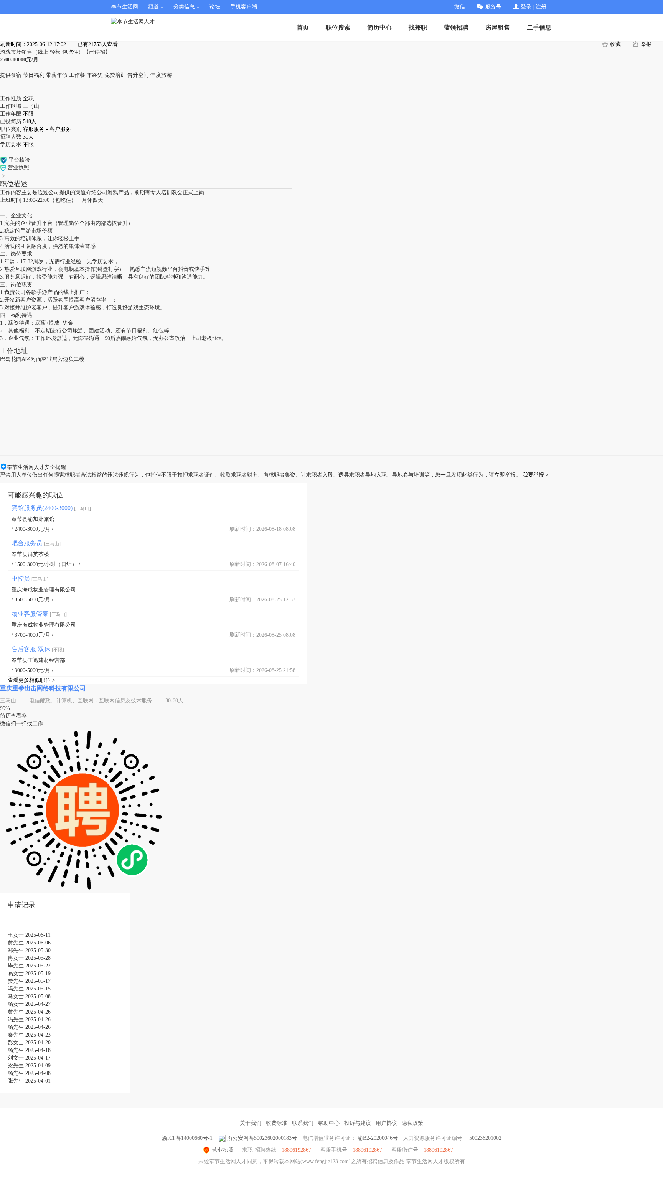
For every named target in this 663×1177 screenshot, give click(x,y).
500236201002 (485, 1138)
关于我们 (250, 1123)
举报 (645, 44)
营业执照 (223, 1150)
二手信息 (539, 27)
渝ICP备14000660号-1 (187, 1138)
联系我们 (302, 1123)
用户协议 (386, 1123)
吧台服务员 (36, 543)
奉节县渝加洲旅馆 (33, 519)
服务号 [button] (493, 7)
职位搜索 (338, 27)
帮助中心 (329, 1123)
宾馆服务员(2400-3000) (51, 508)
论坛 (214, 7)
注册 (541, 7)
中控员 (30, 578)
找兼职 (418, 27)
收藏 (615, 44)
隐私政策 (412, 1123)
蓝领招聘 (456, 27)
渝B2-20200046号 (378, 1138)
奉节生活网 (124, 7)
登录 (526, 7)
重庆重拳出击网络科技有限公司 (43, 688)
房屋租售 (497, 27)
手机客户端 (243, 7)
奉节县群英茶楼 (30, 554)
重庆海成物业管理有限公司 (44, 590)
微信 (459, 7)
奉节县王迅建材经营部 (38, 660)
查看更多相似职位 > (31, 680)
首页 (303, 27)
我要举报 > (536, 475)
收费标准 (276, 1123)
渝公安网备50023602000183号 (262, 1138)
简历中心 (379, 27)
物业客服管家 (39, 614)
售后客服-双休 (38, 649)
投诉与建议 (357, 1123)
